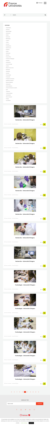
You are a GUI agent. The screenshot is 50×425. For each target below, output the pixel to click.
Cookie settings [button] (24, 423)
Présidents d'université (10, 78)
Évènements (8, 53)
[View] (40, 124)
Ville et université (9, 96)
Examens (7, 55)
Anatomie (7, 29)
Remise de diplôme (9, 82)
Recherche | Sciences (9, 80)
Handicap (7, 60)
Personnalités (8, 75)
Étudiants (7, 49)
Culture (7, 42)
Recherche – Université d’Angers (25, 120)
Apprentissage (8, 31)
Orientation (8, 71)
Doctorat (7, 44)
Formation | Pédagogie (10, 58)
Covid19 (7, 40)
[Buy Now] (42, 124)
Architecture (8, 33)
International (8, 62)
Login (32, 2)
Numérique (8, 69)
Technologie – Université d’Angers (25, 285)
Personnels (8, 76)
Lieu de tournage (9, 64)
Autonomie (8, 36)
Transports (8, 91)
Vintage (7, 98)
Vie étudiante (8, 95)
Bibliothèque (8, 38)
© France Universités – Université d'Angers (11, 147)
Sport (7, 89)
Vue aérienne (8, 100)
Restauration (8, 84)
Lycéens (7, 65)
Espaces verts (8, 47)
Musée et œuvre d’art (10, 67)
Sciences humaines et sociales (11, 87)
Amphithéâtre (8, 27)
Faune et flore (8, 56)
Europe (7, 51)
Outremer (7, 73)
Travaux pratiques (9, 93)
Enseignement (8, 45)
